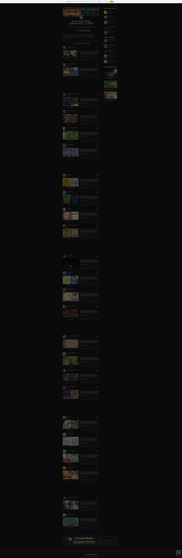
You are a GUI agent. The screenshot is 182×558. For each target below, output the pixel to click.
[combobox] (102, 1)
